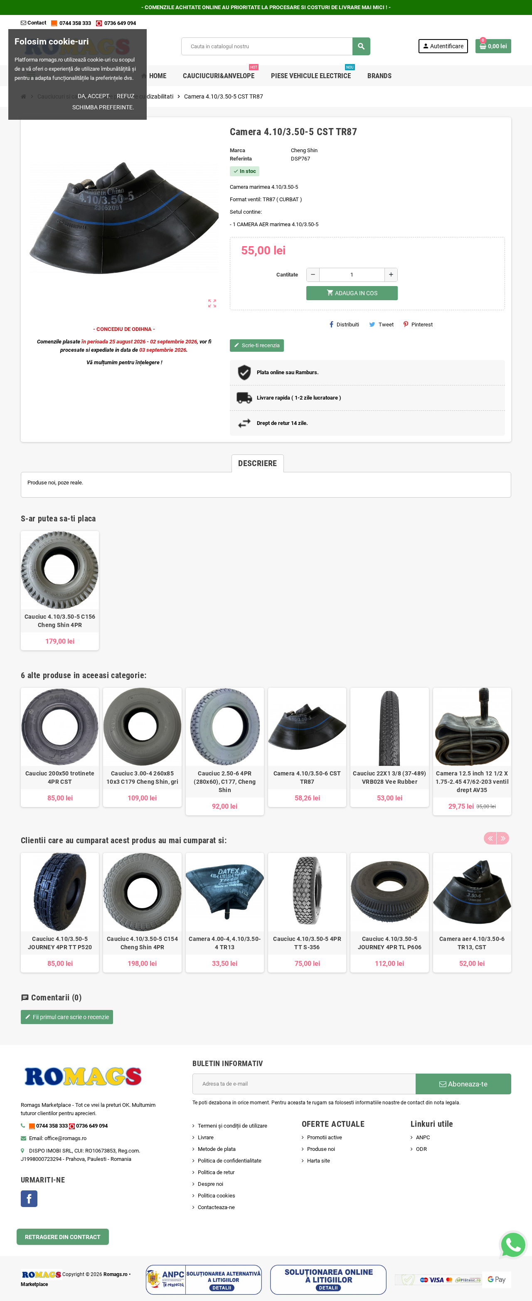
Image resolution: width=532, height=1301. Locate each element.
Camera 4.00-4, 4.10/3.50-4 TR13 (225, 943)
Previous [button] (490, 838)
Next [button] (503, 838)
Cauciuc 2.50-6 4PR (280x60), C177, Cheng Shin (225, 781)
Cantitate (287, 275)
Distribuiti (348, 324)
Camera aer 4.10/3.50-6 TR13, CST (472, 943)
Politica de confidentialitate (229, 1161)
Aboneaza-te (467, 1084)
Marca (237, 150)
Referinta (241, 159)
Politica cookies (216, 1195)
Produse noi (321, 1149)
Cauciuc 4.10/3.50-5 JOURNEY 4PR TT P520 (60, 943)
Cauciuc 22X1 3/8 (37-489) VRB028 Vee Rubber (389, 777)
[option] (60, 751)
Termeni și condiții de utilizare (232, 1126)
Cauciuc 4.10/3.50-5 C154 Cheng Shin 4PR (142, 943)
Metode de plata (217, 1149)
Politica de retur (216, 1172)
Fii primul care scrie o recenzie (67, 1017)
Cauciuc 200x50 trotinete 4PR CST (60, 777)
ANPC (423, 1137)
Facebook (29, 1198)
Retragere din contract (63, 1237)
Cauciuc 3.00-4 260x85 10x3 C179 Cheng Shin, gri (142, 777)
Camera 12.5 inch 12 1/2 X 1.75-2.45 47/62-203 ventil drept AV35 (472, 781)
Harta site (318, 1161)
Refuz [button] (125, 96)
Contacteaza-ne (216, 1207)
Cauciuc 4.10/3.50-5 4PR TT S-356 (307, 943)
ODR (421, 1149)
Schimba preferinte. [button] (103, 107)
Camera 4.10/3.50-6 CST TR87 (307, 777)
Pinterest (422, 324)
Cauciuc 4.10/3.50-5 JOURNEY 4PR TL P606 (389, 943)
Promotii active (324, 1137)
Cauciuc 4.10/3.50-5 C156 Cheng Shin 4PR (60, 620)
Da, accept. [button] (94, 96)
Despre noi (210, 1184)
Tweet (386, 324)
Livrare (206, 1137)
